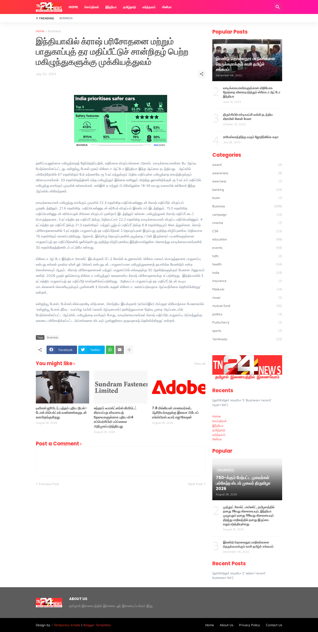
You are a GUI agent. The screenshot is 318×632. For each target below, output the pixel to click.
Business (66, 18)
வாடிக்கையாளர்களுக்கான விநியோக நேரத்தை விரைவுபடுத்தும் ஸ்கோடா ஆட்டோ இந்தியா (251, 92)
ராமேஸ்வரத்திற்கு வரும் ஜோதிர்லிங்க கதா (250, 137)
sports (247, 331)
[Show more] (129, 350)
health (247, 264)
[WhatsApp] (110, 350)
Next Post (195, 484)
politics (247, 314)
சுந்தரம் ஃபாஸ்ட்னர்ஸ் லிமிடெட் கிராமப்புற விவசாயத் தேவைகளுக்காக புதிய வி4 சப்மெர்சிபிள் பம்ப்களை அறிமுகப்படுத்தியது (115, 417)
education (247, 239)
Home (73, 7)
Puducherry (247, 322)
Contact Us (274, 625)
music (247, 297)
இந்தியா (111, 7)
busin (247, 198)
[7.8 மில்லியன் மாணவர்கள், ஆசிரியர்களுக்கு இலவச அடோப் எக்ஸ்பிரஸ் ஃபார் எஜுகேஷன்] (178, 387)
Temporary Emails (67, 625)
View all (199, 363)
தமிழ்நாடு (129, 7)
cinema (247, 223)
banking (247, 189)
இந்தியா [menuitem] (217, 425)
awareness (247, 173)
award (247, 165)
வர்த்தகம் (149, 7)
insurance (247, 281)
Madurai (247, 289)
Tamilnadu (247, 339)
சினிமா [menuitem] (217, 439)
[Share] (201, 74)
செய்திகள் (92, 7)
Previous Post (49, 484)
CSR (247, 231)
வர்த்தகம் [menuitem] (218, 435)
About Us (226, 625)
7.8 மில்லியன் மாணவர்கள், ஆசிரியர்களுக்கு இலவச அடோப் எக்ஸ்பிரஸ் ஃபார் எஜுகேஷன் (175, 413)
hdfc (247, 256)
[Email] (119, 350)
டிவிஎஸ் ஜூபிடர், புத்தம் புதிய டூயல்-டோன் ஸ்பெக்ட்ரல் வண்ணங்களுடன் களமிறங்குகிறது (61, 413)
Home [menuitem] (216, 416)
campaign (247, 214)
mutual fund (247, 306)
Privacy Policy (249, 625)
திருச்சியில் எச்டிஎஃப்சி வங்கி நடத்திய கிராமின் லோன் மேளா (248, 116)
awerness (247, 181)
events (247, 248)
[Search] (277, 7)
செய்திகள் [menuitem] (219, 421)
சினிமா (167, 7)
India (247, 272)
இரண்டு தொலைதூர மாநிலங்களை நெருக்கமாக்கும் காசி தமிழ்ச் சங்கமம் (248, 544)
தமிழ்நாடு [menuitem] (218, 430)
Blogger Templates (97, 625)
